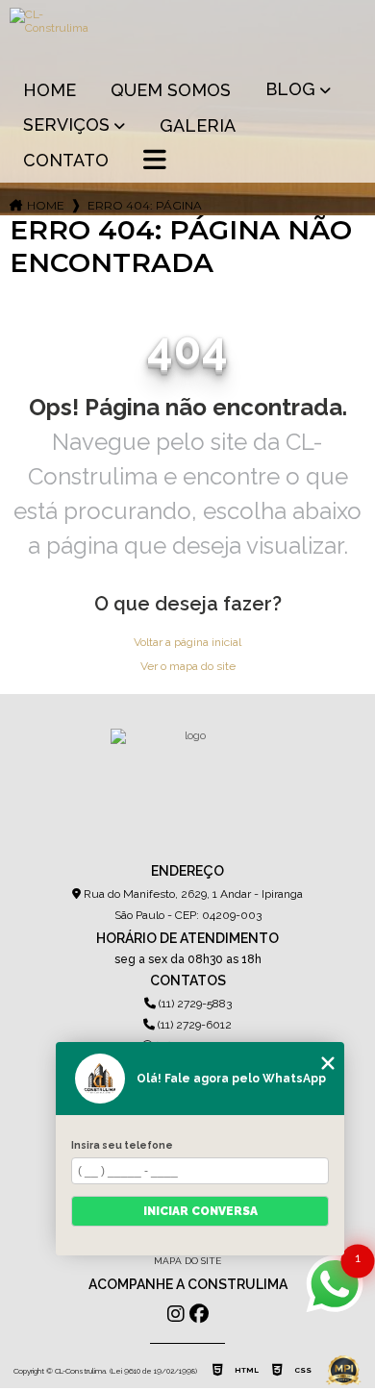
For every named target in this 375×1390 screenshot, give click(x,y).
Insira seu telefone (122, 1145)
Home (49, 90)
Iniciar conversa (200, 1211)
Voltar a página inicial (187, 642)
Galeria (198, 125)
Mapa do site (187, 1260)
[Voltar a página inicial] (188, 35)
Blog (290, 89)
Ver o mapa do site (188, 666)
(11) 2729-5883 (194, 1003)
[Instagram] (176, 1314)
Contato (66, 160)
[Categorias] (155, 161)
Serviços (66, 124)
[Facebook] (199, 1314)
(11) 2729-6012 (193, 1024)
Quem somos (171, 90)
